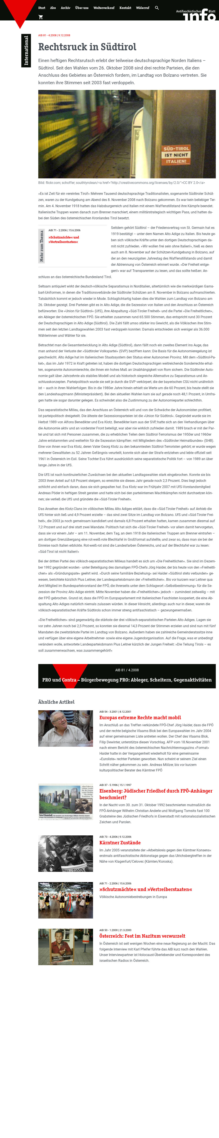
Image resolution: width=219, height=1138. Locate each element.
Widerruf (142, 8)
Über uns (82, 8)
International (26, 50)
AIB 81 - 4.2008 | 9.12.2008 (54, 35)
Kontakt (125, 8)
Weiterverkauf (104, 8)
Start (41, 8)
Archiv (65, 8)
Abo (53, 8)
